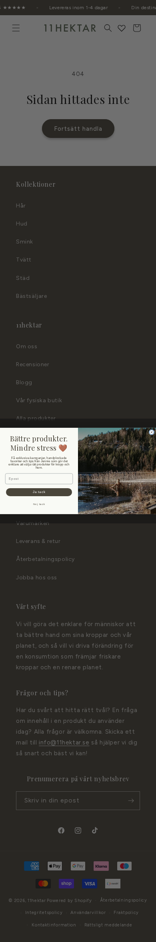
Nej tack (39, 504)
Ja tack (39, 492)
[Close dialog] (151, 432)
